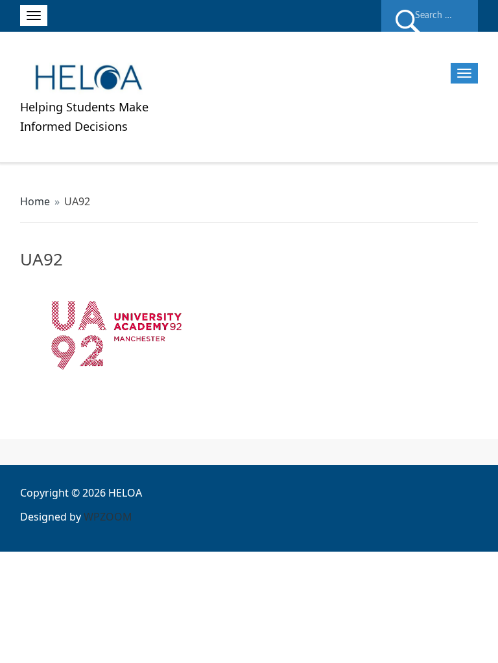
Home (35, 201)
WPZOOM (108, 517)
